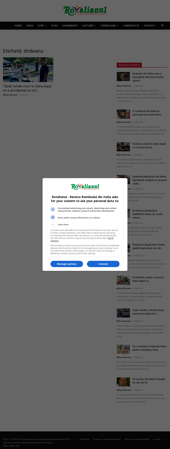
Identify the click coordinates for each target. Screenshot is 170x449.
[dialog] (85, 224)
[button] (85, 224)
